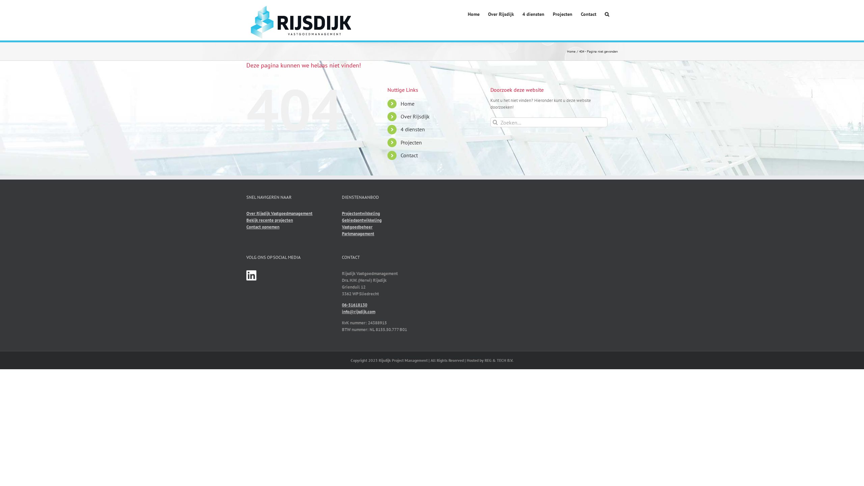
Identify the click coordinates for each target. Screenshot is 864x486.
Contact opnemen (262, 227)
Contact (409, 155)
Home (407, 103)
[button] (607, 14)
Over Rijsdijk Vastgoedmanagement (279, 213)
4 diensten (413, 129)
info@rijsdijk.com (358, 312)
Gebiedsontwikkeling (362, 220)
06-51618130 (354, 305)
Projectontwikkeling (361, 213)
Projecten (411, 142)
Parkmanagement (358, 234)
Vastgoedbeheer (357, 227)
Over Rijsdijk (415, 116)
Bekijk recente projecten (269, 220)
